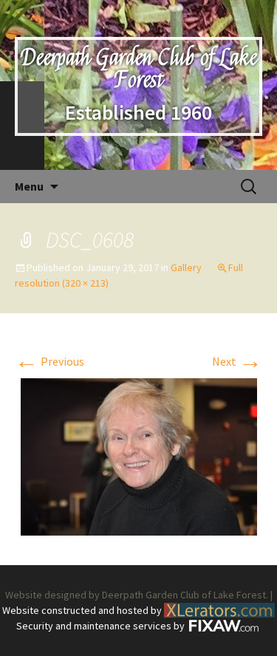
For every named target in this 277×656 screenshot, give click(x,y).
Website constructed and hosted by (83, 610)
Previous (49, 361)
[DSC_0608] (139, 455)
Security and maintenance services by (101, 625)
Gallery (186, 267)
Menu (29, 186)
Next (237, 361)
